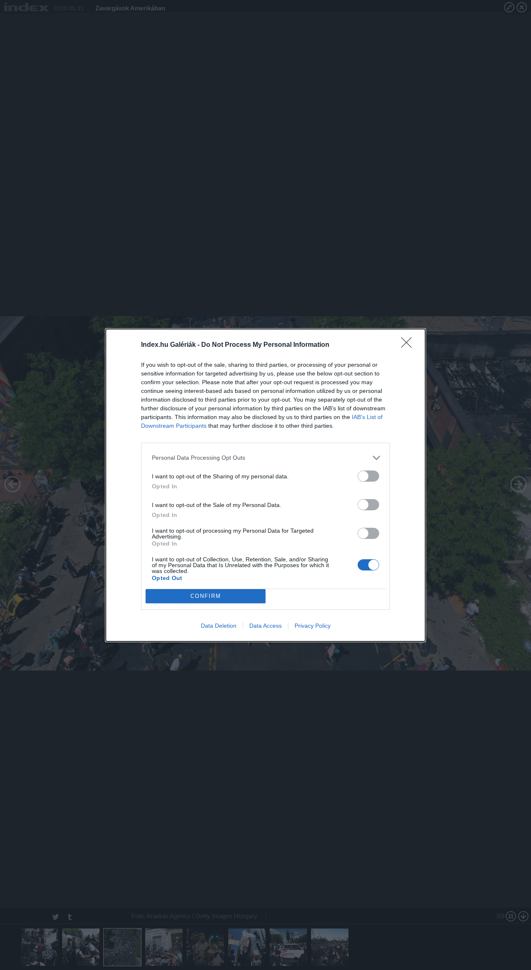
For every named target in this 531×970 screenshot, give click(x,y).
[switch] (368, 476)
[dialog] (265, 485)
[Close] (409, 345)
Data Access (265, 625)
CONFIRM (205, 596)
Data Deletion (218, 625)
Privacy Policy (313, 625)
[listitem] (265, 457)
